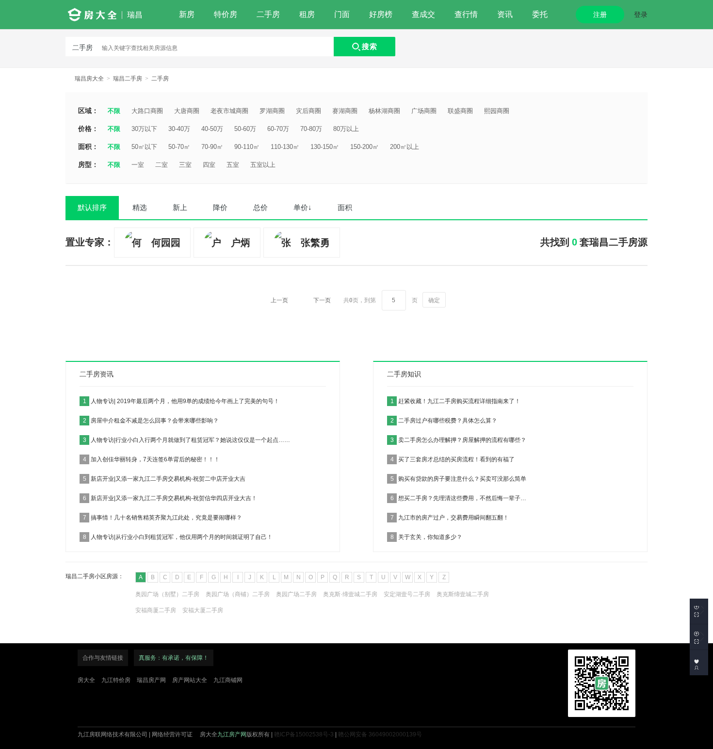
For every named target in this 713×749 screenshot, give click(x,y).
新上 (180, 207)
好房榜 (380, 14)
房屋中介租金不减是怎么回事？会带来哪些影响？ (151, 420)
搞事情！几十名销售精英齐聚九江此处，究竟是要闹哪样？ (162, 517)
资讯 (505, 14)
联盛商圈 (460, 110)
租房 (307, 14)
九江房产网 (231, 734)
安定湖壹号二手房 (407, 594)
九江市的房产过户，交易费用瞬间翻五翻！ (449, 517)
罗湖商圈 (272, 110)
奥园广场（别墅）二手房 (167, 594)
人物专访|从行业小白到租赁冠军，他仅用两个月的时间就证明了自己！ (178, 537)
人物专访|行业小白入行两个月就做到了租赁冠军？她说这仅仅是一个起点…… (186, 440)
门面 (342, 14)
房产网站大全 (189, 680)
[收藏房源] (699, 611)
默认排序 (92, 207)
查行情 (466, 14)
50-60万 (245, 128)
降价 (220, 207)
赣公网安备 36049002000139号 (380, 734)
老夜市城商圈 (229, 110)
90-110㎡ (246, 146)
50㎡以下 (144, 146)
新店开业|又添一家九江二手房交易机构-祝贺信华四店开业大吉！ (170, 498)
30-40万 (179, 128)
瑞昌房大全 (89, 78)
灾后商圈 (308, 110)
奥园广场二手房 (296, 594)
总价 (260, 207)
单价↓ (302, 207)
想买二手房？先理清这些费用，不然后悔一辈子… (458, 498)
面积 (345, 207)
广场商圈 (424, 110)
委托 (540, 14)
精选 (139, 207)
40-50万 (212, 128)
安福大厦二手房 (202, 610)
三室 (185, 164)
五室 (233, 164)
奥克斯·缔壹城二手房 (350, 594)
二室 (161, 164)
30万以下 (144, 128)
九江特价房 (115, 680)
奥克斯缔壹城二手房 (463, 594)
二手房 (268, 14)
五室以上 (262, 164)
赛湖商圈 (344, 110)
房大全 (86, 680)
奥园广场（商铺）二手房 (238, 594)
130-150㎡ (324, 146)
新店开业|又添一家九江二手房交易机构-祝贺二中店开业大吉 (164, 478)
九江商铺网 (228, 680)
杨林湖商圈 (384, 110)
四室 (209, 164)
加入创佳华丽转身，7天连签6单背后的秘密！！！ (151, 459)
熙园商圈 (496, 110)
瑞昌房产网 (151, 680)
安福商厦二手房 (155, 610)
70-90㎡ (212, 146)
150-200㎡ (364, 146)
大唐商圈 (186, 110)
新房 (186, 14)
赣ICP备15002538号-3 (304, 734)
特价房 (225, 14)
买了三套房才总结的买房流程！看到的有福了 (452, 459)
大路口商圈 (147, 110)
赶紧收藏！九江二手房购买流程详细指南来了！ (455, 401)
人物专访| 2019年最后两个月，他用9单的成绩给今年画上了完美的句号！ (181, 401)
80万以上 (346, 128)
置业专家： (89, 242)
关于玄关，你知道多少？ (426, 537)
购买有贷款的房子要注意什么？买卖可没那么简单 (458, 478)
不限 (114, 110)
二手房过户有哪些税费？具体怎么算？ (443, 420)
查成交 (423, 14)
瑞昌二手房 (127, 78)
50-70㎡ (179, 146)
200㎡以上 (404, 146)
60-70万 (278, 128)
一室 (137, 164)
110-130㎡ (285, 146)
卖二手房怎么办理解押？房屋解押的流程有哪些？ (458, 440)
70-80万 (311, 128)
